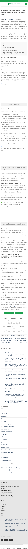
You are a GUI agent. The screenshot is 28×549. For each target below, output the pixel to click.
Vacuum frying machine (7, 452)
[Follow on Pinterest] (12, 540)
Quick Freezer (4, 442)
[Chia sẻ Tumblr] (20, 331)
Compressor (4, 416)
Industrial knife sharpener (15, 469)
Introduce (3, 504)
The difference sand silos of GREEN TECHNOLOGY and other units (20, 340)
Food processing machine (7, 426)
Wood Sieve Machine (6, 460)
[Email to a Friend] (13, 331)
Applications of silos (9, 49)
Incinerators (4, 437)
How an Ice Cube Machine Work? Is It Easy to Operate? (16, 375)
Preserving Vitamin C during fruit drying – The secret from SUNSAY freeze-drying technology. (15, 390)
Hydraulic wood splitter (6, 431)
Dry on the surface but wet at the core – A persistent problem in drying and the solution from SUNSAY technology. (16, 401)
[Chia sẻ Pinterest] (15, 331)
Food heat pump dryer (6, 424)
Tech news (3, 8)
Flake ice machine (4, 467)
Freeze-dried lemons (5, 469)
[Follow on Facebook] (2, 540)
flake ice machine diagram (14, 467)
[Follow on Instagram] (5, 540)
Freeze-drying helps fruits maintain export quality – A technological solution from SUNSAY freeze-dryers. (15, 384)
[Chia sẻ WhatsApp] (5, 331)
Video (2, 508)
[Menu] (2, 4)
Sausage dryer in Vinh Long (6, 472)
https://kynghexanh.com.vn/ (16, 306)
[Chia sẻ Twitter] (10, 331)
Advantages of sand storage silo (10, 50)
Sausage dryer (4, 444)
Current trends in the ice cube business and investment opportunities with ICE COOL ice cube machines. (15, 354)
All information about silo (8, 45)
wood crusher (4, 457)
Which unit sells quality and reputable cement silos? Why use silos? (6, 340)
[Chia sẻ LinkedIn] (18, 331)
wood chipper (4, 455)
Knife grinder (4, 439)
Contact (3, 510)
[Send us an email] (9, 540)
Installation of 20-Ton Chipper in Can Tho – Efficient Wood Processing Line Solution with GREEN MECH (16, 360)
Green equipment (5, 429)
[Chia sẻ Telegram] (22, 331)
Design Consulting (5, 418)
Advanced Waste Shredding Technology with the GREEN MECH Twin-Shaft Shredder (16, 370)
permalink (22, 335)
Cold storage (4, 413)
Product (3, 506)
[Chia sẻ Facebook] (8, 331)
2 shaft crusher (4, 411)
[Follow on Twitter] (7, 540)
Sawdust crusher (5, 447)
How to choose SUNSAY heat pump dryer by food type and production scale (15, 379)
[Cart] (26, 4)
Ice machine (4, 434)
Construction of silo (9, 47)
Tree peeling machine (6, 449)
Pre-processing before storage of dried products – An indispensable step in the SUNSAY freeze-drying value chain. (14, 396)
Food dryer (3, 421)
